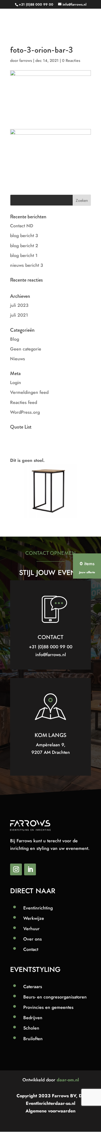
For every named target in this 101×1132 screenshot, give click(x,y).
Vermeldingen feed (29, 392)
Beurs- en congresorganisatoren (55, 997)
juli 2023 (19, 305)
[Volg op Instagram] (16, 869)
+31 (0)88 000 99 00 (36, 4)
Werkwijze (33, 918)
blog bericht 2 (24, 245)
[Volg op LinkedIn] (30, 869)
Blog (14, 339)
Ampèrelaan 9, (50, 745)
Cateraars (32, 986)
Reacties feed (23, 402)
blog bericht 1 (24, 255)
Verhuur (31, 928)
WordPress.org (25, 412)
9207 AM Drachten (50, 752)
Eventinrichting (38, 908)
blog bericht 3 (24, 235)
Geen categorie (25, 349)
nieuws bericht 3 (26, 265)
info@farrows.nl (50, 654)
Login (15, 382)
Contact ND (21, 226)
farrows (25, 60)
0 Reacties (71, 60)
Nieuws (17, 358)
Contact (30, 949)
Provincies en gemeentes (48, 1007)
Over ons (32, 939)
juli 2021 (19, 315)
